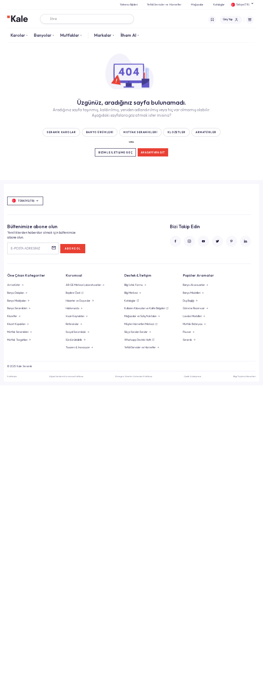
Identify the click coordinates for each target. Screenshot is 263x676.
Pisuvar (187, 332)
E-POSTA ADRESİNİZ (25, 248)
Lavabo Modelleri (192, 316)
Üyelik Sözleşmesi (192, 376)
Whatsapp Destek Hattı (137, 339)
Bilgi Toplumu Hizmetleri (244, 376)
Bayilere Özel (73, 292)
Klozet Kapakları (16, 324)
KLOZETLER (176, 132)
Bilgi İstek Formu (133, 285)
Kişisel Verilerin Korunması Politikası (66, 376)
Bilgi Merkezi (131, 292)
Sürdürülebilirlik (74, 339)
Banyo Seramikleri (17, 308)
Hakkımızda (72, 308)
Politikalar (12, 376)
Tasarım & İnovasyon (78, 347)
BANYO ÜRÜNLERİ (99, 132)
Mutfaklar (69, 35)
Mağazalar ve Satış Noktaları (140, 316)
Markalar (102, 35)
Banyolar (42, 35)
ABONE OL (73, 248)
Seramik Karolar (61, 132)
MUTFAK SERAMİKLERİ (140, 132)
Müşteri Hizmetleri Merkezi (139, 324)
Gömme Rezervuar (194, 308)
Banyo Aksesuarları (194, 285)
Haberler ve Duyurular (78, 300)
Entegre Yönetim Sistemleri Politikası (133, 376)
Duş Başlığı (188, 300)
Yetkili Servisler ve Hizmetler (164, 4)
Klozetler (12, 316)
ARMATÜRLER (206, 132)
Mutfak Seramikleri (17, 332)
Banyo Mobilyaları (16, 300)
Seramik (187, 339)
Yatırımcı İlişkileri (129, 4)
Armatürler (13, 285)
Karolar (18, 35)
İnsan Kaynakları (75, 316)
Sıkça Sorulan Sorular (136, 332)
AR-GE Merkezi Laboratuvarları (83, 285)
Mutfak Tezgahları (17, 339)
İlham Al (128, 35)
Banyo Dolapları (15, 292)
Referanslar (72, 324)
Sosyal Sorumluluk (76, 332)
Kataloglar (219, 4)
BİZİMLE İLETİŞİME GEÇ (115, 152)
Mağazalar (197, 4)
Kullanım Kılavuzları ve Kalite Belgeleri (144, 308)
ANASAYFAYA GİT (153, 152)
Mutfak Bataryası (192, 324)
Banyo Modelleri (191, 292)
